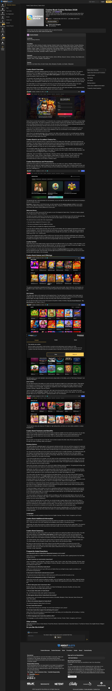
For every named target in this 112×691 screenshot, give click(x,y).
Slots (2, 18)
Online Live (9, 20)
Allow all (75, 354)
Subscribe (72, 676)
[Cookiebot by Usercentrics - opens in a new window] (78, 336)
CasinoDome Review (63, 623)
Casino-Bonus (33, 5)
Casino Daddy (2, 49)
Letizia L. (50, 18)
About (2, 44)
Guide (75, 650)
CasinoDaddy (88, 650)
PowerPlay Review (52, 623)
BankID (8, 23)
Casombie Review (73, 623)
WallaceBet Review (31, 623)
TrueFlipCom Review (84, 623)
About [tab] (75, 340)
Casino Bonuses (45, 650)
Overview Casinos (11, 5)
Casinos (3, 14)
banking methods (67, 204)
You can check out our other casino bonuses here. (39, 31)
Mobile (8, 17)
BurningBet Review (94, 623)
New (7, 8)
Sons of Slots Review (42, 623)
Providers (69, 650)
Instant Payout (9, 26)
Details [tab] (56, 340)
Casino (70, 546)
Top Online (9, 11)
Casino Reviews (55, 650)
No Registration (10, 14)
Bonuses (3, 10)
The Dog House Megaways (74, 300)
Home (27, 5)
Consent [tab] (36, 340)
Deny (56, 354)
